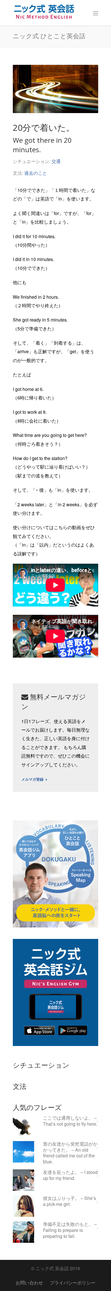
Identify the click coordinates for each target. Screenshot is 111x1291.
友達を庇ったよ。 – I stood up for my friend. (70, 1175)
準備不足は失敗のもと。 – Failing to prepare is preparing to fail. (70, 1230)
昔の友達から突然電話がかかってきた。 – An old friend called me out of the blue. (70, 1153)
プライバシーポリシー (72, 1282)
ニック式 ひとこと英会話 (49, 35)
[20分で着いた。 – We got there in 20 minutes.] (55, 89)
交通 (56, 161)
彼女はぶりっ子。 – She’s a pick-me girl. (69, 1201)
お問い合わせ (29, 1282)
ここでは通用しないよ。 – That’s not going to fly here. (70, 1121)
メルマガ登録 (32, 780)
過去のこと (35, 173)
